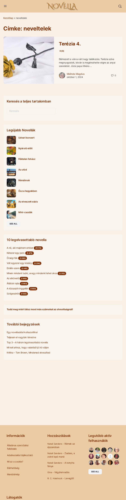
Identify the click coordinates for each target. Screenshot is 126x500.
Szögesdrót (13, 293)
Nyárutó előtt (25, 148)
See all (13, 223)
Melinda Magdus (75, 73)
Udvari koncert (26, 137)
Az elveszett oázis (28, 201)
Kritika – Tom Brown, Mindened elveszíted (28, 352)
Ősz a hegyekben (27, 191)
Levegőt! (69, 478)
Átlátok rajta (13, 283)
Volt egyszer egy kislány (19, 263)
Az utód (22, 169)
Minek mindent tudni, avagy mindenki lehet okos (32, 273)
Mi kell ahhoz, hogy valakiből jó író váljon (28, 347)
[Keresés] (120, 6)
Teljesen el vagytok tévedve (21, 337)
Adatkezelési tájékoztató (20, 455)
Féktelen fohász (26, 159)
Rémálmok (24, 180)
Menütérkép (13, 474)
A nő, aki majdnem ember (20, 247)
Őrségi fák (12, 258)
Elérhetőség (13, 468)
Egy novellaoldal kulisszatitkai (22, 332)
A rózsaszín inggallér (17, 288)
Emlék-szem (13, 268)
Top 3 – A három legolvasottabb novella (27, 342)
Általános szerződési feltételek (17, 447)
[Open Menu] (5, 6)
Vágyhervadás (61, 472)
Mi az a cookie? (15, 461)
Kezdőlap (8, 18)
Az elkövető (13, 278)
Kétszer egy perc (16, 252)
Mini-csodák (25, 212)
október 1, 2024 (75, 77)
